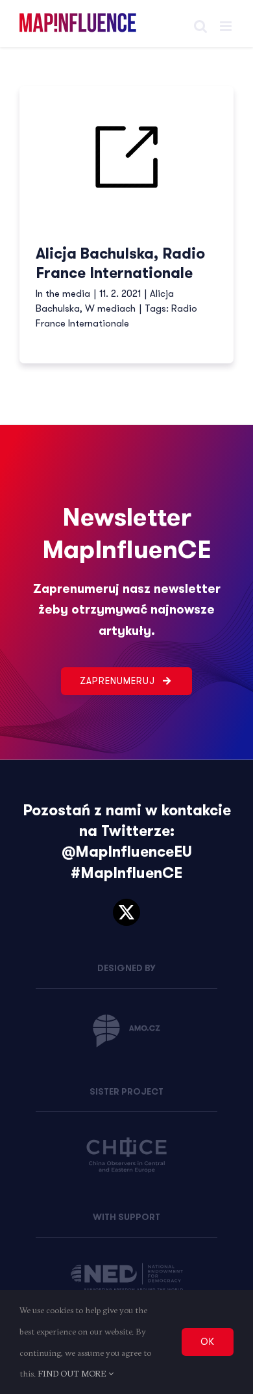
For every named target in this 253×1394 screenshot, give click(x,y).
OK (207, 1341)
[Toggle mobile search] (200, 26)
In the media (63, 293)
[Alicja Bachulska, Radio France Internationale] (126, 157)
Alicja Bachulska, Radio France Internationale (120, 263)
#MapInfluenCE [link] (126, 873)
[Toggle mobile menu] (227, 26)
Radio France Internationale (116, 315)
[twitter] (126, 912)
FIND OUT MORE (73, 1373)
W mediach (110, 308)
